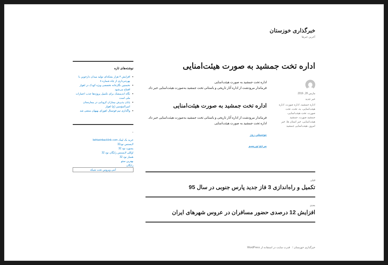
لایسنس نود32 (125, 144)
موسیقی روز (258, 134)
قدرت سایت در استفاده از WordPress (268, 247)
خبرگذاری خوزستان (292, 30)
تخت (294, 108)
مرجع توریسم (258, 146)
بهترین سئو (127, 161)
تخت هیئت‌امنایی (297, 113)
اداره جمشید (308, 104)
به (300, 108)
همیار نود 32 (126, 156)
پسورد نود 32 (125, 148)
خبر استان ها (294, 121)
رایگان (129, 165)
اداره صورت (292, 104)
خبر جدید (310, 98)
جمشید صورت (307, 117)
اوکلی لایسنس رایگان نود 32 (117, 152)
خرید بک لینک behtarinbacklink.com (113, 139)
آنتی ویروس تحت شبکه (103, 169)
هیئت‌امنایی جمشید (297, 125)
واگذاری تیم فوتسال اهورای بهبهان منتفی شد (105, 110)
